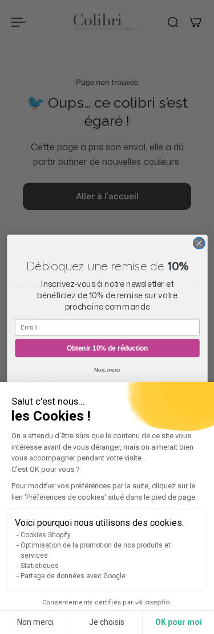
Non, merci (107, 369)
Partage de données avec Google (73, 576)
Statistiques (40, 566)
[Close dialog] (199, 243)
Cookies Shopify (46, 535)
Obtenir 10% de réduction (107, 347)
